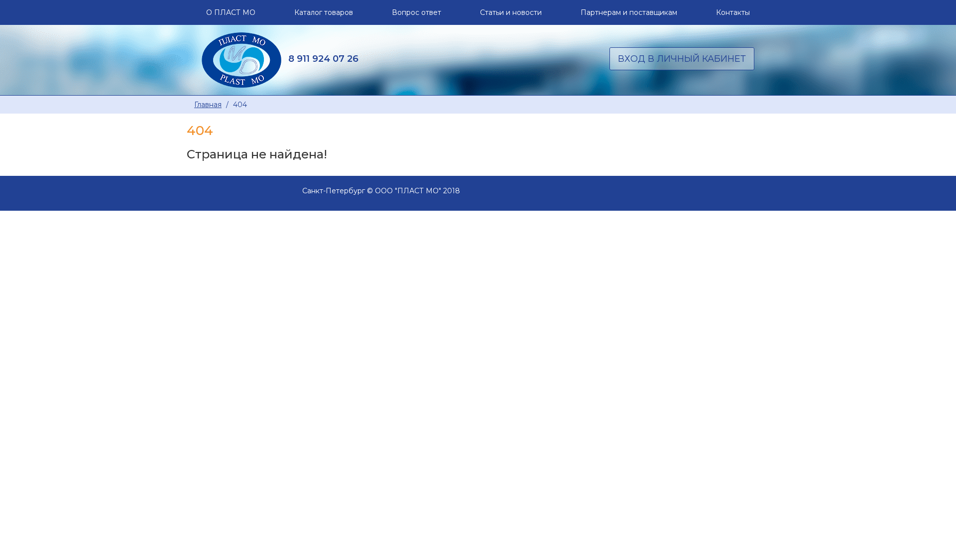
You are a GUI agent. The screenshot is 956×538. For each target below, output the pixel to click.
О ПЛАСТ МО (230, 12)
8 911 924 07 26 (323, 58)
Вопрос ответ (416, 12)
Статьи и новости (511, 12)
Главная (208, 104)
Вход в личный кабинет (682, 58)
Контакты (733, 12)
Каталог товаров (323, 12)
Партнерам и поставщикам (629, 12)
